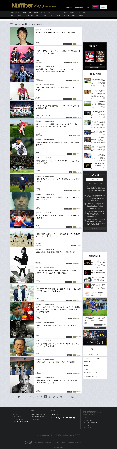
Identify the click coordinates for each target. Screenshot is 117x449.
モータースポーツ (28, 15)
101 (61, 397)
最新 (90, 183)
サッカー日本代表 (62, 12)
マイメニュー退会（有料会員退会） (92, 358)
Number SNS (55, 414)
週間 (101, 183)
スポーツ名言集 (35, 419)
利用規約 (86, 365)
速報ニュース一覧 (17, 416)
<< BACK (19, 397)
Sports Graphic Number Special (21, 19)
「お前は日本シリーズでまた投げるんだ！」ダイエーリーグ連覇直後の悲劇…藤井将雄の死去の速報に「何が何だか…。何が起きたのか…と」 (96, 206)
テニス (78, 12)
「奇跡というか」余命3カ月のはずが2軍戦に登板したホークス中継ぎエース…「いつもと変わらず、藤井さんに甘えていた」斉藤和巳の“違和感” (96, 198)
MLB (30, 12)
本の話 (63, 442)
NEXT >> (73, 397)
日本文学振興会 (80, 442)
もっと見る (94, 228)
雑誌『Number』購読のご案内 (39, 414)
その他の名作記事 (94, 327)
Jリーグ (43, 12)
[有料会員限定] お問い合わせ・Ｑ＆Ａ (93, 376)
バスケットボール (55, 15)
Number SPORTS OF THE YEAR (20, 421)
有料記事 (81, 15)
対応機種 (86, 369)
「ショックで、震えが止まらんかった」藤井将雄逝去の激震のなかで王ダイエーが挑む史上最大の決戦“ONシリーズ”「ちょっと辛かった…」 (96, 214)
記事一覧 (15, 414)
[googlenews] (70, 418)
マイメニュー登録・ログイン (91, 354)
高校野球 (36, 12)
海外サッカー (51, 12)
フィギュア (45, 15)
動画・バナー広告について (90, 422)
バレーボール (66, 15)
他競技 (73, 15)
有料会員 (103, 7)
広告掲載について (88, 420)
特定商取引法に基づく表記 (90, 372)
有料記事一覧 (87, 361)
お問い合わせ (87, 417)
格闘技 (12, 15)
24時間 (95, 183)
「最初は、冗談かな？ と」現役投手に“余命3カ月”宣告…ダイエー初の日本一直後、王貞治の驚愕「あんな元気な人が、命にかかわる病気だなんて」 (96, 222)
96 (54, 397)
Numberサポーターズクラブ (19, 419)
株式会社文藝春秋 (39, 442)
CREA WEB (57, 442)
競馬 (84, 12)
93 (41, 397)
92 (37, 397)
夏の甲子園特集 (15, 12)
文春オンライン (48, 442)
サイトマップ (87, 427)
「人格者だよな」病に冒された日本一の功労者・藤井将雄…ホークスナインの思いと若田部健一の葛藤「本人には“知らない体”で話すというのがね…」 (96, 189)
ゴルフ (71, 12)
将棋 (19, 15)
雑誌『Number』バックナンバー (39, 416)
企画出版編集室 (70, 442)
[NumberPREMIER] (95, 7)
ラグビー (38, 15)
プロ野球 (24, 12)
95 (49, 397)
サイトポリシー (88, 425)
